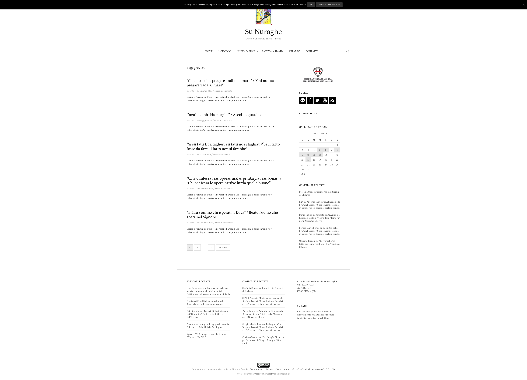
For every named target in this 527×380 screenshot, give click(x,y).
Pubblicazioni (246, 51)
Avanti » (223, 247)
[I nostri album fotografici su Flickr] (302, 100)
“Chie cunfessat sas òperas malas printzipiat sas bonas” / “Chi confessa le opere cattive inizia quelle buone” (234, 180)
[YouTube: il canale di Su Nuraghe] (324, 100)
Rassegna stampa (273, 51)
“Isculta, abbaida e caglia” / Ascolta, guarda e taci (228, 114)
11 (314, 155)
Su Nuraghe (263, 31)
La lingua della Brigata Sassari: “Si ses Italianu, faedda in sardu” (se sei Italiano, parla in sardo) (319, 204)
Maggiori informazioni (329, 5)
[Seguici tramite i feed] (332, 100)
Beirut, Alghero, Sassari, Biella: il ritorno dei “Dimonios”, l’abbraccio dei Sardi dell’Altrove (207, 314)
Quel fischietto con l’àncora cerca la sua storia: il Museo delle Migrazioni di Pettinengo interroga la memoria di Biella (208, 291)
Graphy (270, 373)
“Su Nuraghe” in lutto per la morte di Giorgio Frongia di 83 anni (319, 243)
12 (320, 155)
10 (308, 155)
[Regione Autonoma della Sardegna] (318, 74)
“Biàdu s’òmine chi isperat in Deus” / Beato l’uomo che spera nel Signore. (232, 215)
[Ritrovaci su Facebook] (310, 100)
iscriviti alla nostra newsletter (312, 318)
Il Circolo (224, 51)
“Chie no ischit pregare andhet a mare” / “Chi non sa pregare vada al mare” (230, 83)
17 (308, 159)
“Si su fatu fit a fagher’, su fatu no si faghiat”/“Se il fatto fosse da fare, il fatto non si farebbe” (233, 146)
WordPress (253, 373)
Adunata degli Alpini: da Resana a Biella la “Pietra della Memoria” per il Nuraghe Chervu (319, 217)
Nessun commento (223, 91)
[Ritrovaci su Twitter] (317, 100)
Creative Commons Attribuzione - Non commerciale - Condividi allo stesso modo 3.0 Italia (287, 369)
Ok (311, 5)
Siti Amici (295, 51)
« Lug (302, 173)
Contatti (311, 51)
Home (209, 51)
